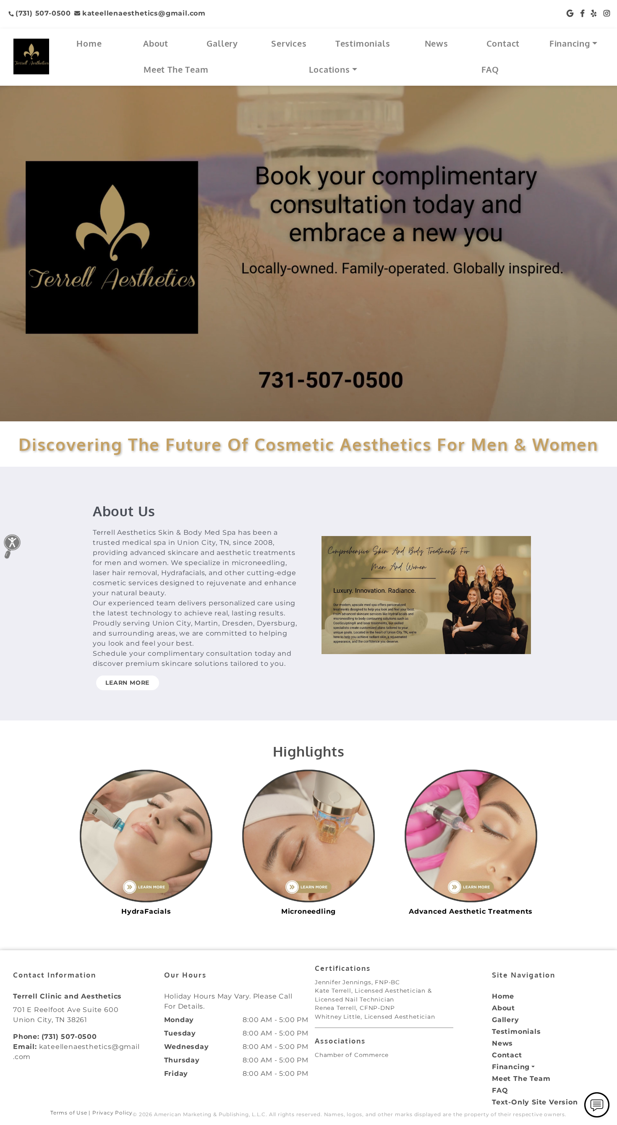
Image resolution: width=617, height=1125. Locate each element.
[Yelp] (594, 13)
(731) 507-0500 (43, 13)
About (155, 43)
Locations (329, 69)
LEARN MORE (127, 682)
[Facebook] (582, 13)
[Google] (570, 13)
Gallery (222, 43)
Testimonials (362, 43)
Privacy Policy (112, 1112)
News (436, 43)
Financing (569, 43)
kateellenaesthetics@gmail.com (144, 13)
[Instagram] (607, 13)
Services (288, 43)
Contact (503, 43)
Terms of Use (68, 1112)
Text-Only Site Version (535, 1102)
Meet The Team (176, 69)
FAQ (490, 69)
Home (89, 43)
